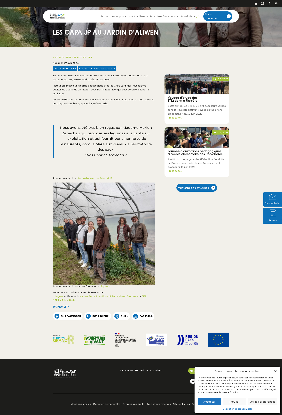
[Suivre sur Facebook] (269, 3)
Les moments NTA (65, 68)
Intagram (58, 296)
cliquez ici (105, 286)
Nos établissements (140, 16)
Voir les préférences (262, 401)
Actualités (186, 16)
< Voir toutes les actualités (72, 57)
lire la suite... (175, 117)
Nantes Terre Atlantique (93, 296)
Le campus (117, 16)
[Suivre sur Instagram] (262, 3)
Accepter (209, 401)
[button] (275, 371)
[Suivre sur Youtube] (276, 3)
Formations (141, 370)
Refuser (234, 401)
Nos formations (166, 16)
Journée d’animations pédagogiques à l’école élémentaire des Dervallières (195, 153)
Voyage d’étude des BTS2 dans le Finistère (182, 100)
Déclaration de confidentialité (237, 409)
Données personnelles (106, 404)
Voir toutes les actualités (193, 187)
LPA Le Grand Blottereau (124, 296)
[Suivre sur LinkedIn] (255, 3)
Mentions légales (80, 404)
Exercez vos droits (133, 404)
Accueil (105, 16)
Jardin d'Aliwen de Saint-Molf (95, 178)
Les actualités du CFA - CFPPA (97, 68)
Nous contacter (211, 16)
